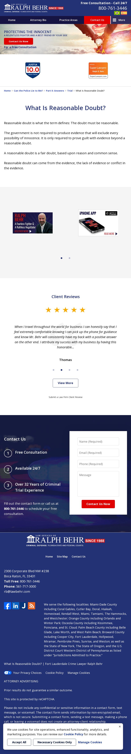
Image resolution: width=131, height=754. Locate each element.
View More (65, 383)
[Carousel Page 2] (69, 258)
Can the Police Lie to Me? (28, 90)
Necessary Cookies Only (54, 742)
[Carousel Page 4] (77, 370)
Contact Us (97, 20)
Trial (70, 90)
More (122, 20)
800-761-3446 (113, 8)
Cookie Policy (55, 673)
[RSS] (31, 605)
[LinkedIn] (15, 605)
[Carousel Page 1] (54, 370)
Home (11, 20)
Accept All (19, 742)
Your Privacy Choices (27, 673)
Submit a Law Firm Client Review (65, 397)
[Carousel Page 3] (69, 370)
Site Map (62, 556)
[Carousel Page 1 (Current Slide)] (62, 258)
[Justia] (23, 605)
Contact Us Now (18, 41)
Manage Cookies (79, 673)
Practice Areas (68, 20)
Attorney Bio (38, 20)
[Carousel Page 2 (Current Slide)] (62, 370)
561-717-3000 (26, 586)
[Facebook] (7, 605)
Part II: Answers (55, 90)
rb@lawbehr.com (17, 591)
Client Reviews (65, 296)
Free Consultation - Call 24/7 (104, 3)
